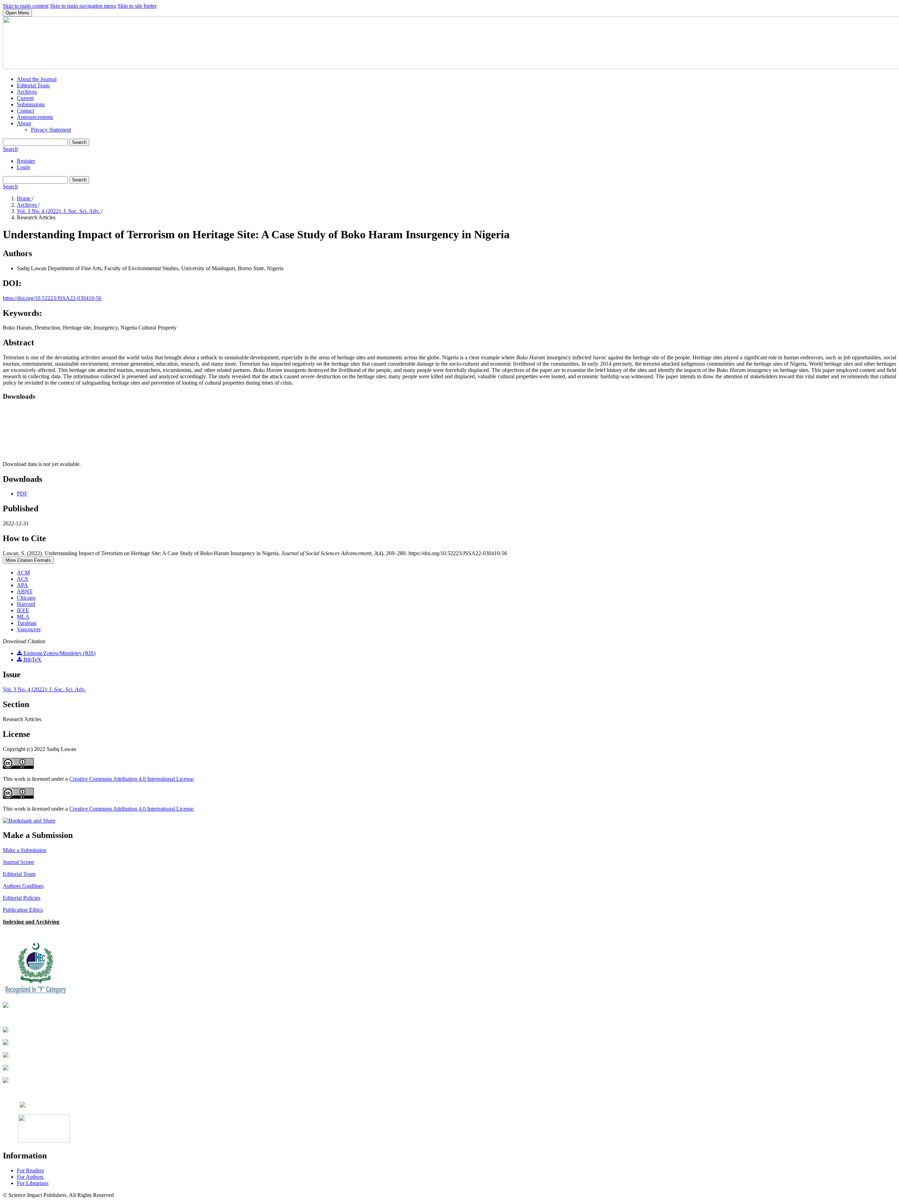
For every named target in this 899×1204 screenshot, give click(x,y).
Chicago (26, 598)
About (24, 123)
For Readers (30, 1170)
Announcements (35, 117)
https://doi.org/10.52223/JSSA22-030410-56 (52, 298)
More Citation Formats (28, 560)
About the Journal (37, 79)
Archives (27, 92)
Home (24, 198)
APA (22, 585)
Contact (25, 111)
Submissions (31, 104)
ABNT (25, 591)
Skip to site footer (137, 6)
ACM (23, 573)
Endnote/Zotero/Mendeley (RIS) (59, 653)
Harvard (26, 604)
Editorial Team (33, 85)
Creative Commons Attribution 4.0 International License (131, 779)
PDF (22, 494)
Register (26, 161)
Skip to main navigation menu (83, 6)
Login (23, 167)
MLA (23, 617)
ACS (22, 579)
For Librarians (32, 1183)
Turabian (27, 623)
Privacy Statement (51, 130)
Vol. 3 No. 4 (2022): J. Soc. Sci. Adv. (59, 211)
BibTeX (31, 660)
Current (25, 98)
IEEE (23, 610)
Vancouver (29, 629)
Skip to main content (25, 6)
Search (79, 142)
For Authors (30, 1177)
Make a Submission (24, 850)
